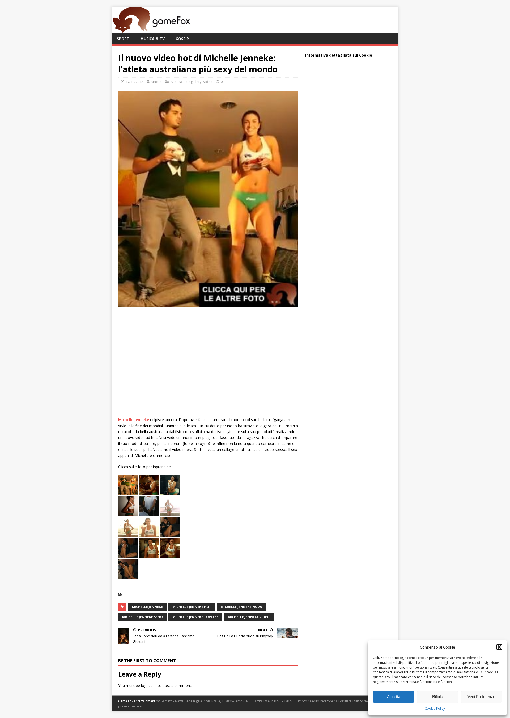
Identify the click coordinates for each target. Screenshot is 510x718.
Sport (123, 38)
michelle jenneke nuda (241, 606)
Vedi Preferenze (481, 696)
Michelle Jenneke (133, 419)
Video (207, 81)
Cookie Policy (435, 708)
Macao (156, 81)
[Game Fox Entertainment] (151, 30)
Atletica (176, 81)
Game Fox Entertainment (136, 701)
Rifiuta (437, 696)
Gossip (182, 38)
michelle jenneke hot (191, 606)
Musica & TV (152, 38)
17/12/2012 (134, 81)
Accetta (393, 696)
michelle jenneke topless (195, 617)
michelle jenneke (147, 606)
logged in (149, 685)
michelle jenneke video (249, 617)
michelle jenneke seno (142, 617)
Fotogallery (193, 81)
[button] (499, 647)
